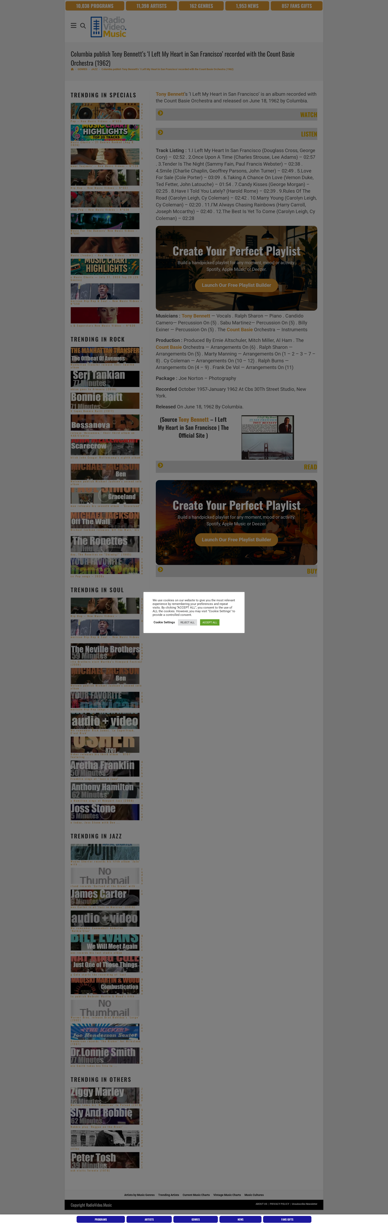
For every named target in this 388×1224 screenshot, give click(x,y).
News (241, 1219)
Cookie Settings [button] (164, 622)
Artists (149, 1219)
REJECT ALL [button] (187, 622)
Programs (101, 1219)
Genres (196, 1219)
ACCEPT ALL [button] (209, 622)
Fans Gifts (287, 1219)
